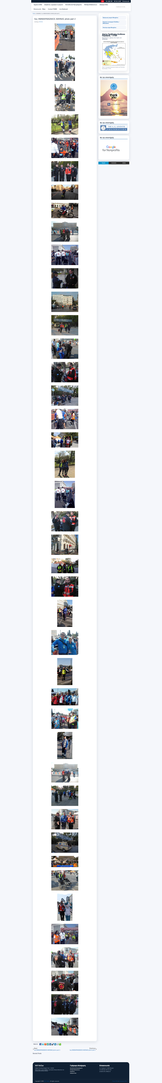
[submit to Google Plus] (45, 1044)
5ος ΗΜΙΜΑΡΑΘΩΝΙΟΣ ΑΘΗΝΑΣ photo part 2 (55, 19)
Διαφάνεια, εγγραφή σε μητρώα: (53, 4)
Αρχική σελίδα (38, 4)
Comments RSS (123, 1081)
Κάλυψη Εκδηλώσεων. (90, 4)
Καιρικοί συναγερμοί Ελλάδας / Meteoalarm (111, 22)
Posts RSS (115, 1081)
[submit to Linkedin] (55, 1044)
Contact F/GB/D (52, 9)
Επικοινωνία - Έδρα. (40, 9)
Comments (113, 163)
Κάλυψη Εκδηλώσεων (75, 1069)
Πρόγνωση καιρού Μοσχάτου (110, 17)
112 (102, 1)
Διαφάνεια (72, 1071)
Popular (103, 163)
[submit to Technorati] (60, 1044)
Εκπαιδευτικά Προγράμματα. (73, 4)
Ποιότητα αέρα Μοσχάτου (109, 27)
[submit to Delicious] (53, 1044)
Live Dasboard (63, 9)
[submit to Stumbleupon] (48, 1044)
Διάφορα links (73, 1073)
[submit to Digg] (50, 1044)
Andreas (41, 21)
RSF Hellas (47, 1081)
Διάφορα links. (104, 4)
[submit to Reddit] (58, 1044)
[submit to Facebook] (40, 1044)
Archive (124, 163)
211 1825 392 (109, 1)
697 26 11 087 (117, 1)
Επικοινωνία (126, 1)
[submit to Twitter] (43, 1044)
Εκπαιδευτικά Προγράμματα (76, 1068)
